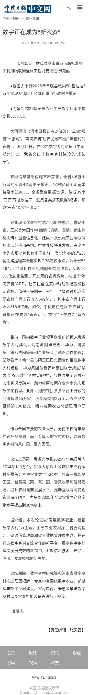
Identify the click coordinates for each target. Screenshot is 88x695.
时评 (33, 653)
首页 (11, 653)
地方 (55, 663)
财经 (77, 653)
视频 (33, 663)
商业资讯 (32, 18)
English (49, 677)
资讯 (55, 653)
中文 (36, 677)
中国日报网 (11, 18)
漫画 (11, 663)
